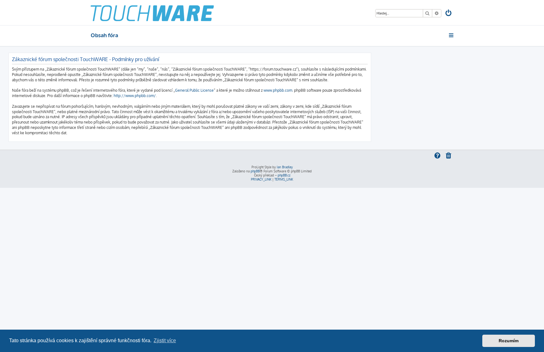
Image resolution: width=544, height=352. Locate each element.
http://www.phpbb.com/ (135, 95)
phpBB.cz (284, 175)
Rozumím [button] (508, 340)
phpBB (255, 171)
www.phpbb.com (278, 90)
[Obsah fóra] (152, 12)
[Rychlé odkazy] (451, 35)
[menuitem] (449, 13)
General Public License (194, 90)
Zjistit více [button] (165, 340)
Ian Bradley (285, 167)
